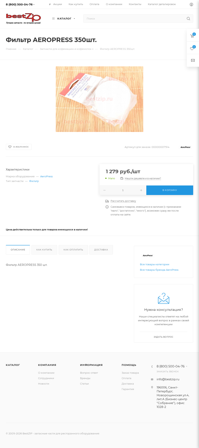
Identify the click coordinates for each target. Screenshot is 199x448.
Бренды (85, 378)
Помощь (129, 364)
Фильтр (34, 181)
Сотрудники (46, 378)
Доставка (101, 249)
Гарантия (128, 389)
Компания (47, 364)
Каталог (13, 364)
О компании (46, 372)
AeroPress (46, 176)
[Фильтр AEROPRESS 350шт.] (99, 99)
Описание (18, 249)
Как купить (44, 249)
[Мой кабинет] (191, 5)
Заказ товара (130, 372)
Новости (43, 383)
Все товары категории (154, 264)
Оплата (126, 378)
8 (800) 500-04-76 (19, 4)
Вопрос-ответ (89, 372)
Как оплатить (73, 249)
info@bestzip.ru (168, 379)
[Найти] (188, 18)
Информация (91, 364)
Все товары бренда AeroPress (159, 269)
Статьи (84, 383)
